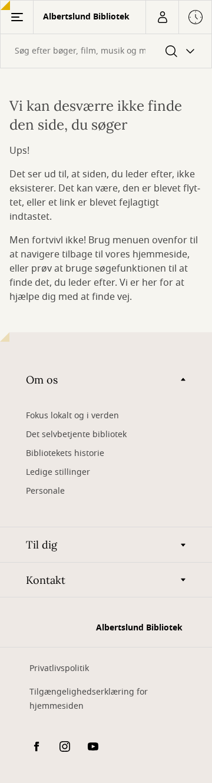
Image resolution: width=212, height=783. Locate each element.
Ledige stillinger (58, 472)
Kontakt (45, 580)
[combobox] (106, 51)
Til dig (41, 544)
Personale (45, 491)
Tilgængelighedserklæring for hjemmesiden (88, 699)
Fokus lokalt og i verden (72, 415)
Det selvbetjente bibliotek (76, 434)
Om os (42, 379)
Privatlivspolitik (59, 668)
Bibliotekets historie (65, 453)
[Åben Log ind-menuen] (161, 17)
